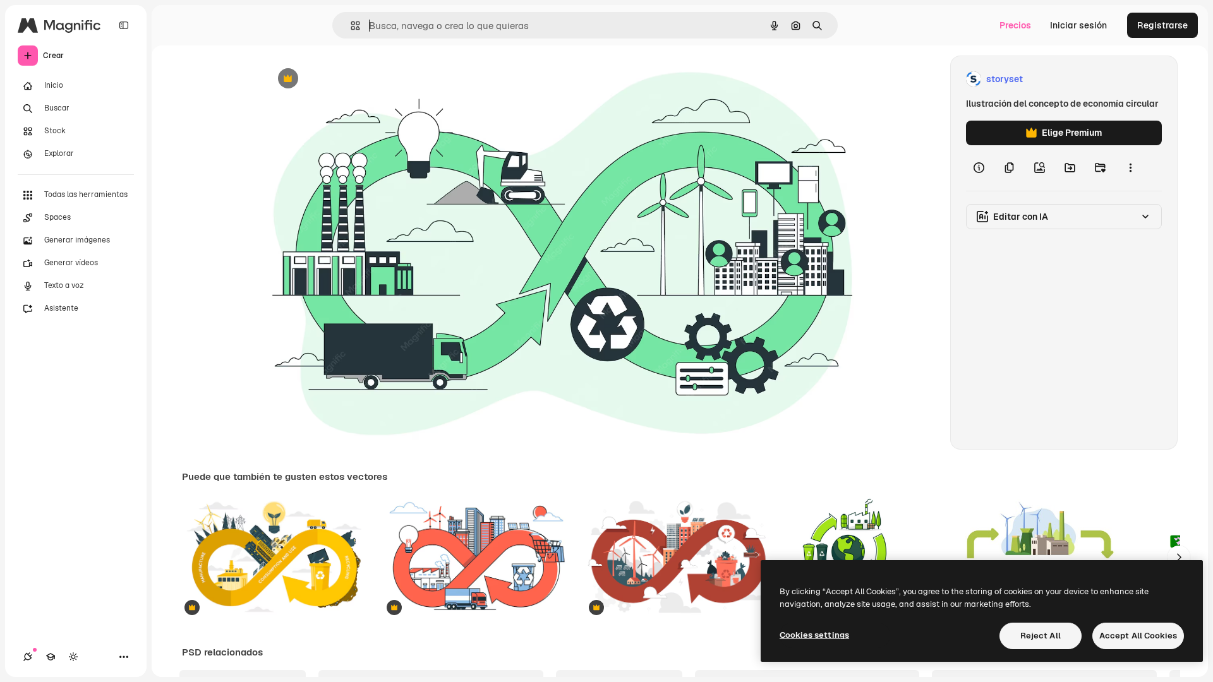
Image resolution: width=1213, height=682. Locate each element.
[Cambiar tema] (73, 657)
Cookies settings (814, 635)
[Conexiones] (28, 657)
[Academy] (50, 657)
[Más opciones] (1130, 168)
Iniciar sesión (1078, 25)
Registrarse (1162, 25)
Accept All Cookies (1138, 635)
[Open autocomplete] (350, 25)
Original (346, 79)
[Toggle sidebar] (124, 25)
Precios (1015, 25)
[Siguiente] (1179, 557)
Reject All (1040, 635)
